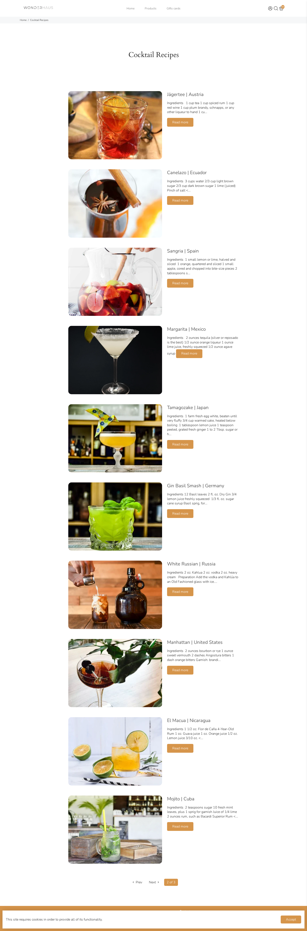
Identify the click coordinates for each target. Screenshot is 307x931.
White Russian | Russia (191, 564)
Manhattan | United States (195, 642)
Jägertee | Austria (185, 94)
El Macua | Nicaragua (189, 720)
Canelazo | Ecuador (187, 172)
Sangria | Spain (183, 251)
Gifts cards (173, 8)
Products (150, 8)
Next (153, 882)
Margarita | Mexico (186, 329)
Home (130, 8)
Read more (180, 122)
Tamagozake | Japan (188, 407)
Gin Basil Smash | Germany (195, 485)
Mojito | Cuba (180, 799)
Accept (291, 919)
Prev (138, 882)
